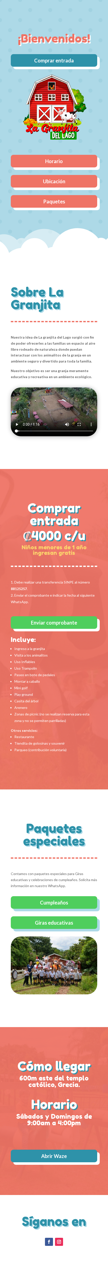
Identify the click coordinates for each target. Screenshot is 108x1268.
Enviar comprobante (54, 623)
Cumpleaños (54, 902)
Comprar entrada (54, 60)
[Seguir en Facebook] (49, 1242)
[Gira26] (54, 993)
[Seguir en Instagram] (59, 1242)
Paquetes (54, 201)
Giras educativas (54, 923)
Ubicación (54, 181)
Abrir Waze (54, 1156)
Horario (54, 161)
